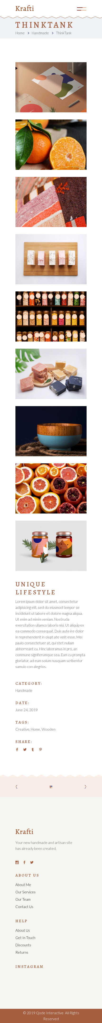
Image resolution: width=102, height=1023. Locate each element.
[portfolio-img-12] (51, 431)
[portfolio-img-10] (51, 144)
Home (20, 33)
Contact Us (24, 906)
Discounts (23, 945)
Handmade (40, 33)
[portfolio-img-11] (51, 259)
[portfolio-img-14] (51, 374)
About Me (23, 885)
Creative (22, 729)
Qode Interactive (49, 1013)
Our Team (23, 899)
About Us (22, 930)
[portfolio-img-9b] (51, 87)
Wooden (49, 729)
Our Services (25, 892)
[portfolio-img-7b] (51, 546)
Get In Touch (25, 937)
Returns (21, 952)
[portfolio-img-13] (51, 488)
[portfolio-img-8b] (51, 202)
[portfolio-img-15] (51, 316)
